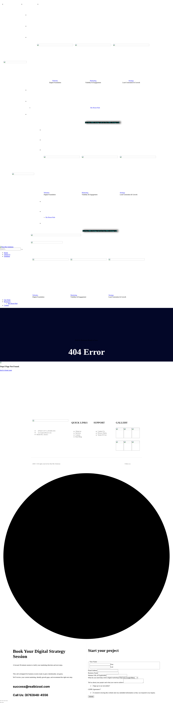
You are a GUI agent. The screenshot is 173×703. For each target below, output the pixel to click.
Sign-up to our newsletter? (101, 686)
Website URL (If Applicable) (97, 675)
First (111, 664)
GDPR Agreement (94, 689)
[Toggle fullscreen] (3, 700)
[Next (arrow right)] (3, 702)
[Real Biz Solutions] (6, 247)
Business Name (93, 673)
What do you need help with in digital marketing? (103, 678)
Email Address (92, 670)
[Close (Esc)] (7, 700)
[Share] (5, 700)
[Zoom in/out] (1, 700)
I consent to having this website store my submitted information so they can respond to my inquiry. (124, 693)
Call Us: (18, 695)
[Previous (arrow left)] (1, 702)
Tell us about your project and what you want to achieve (105, 682)
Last (111, 667)
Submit (91, 696)
